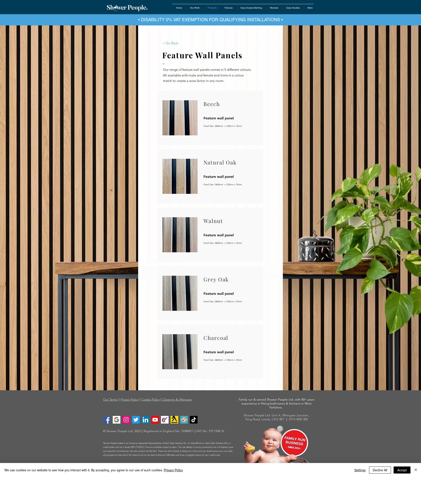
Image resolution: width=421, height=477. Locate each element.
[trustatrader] (184, 420)
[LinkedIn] (145, 420)
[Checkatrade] (165, 420)
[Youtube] (155, 420)
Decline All (380, 470)
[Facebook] (107, 420)
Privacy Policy (129, 399)
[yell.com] (174, 420)
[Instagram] (126, 420)
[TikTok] (194, 420)
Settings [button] (360, 470)
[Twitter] (136, 420)
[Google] (116, 420)
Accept (402, 470)
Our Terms (110, 399)
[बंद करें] (415, 469)
